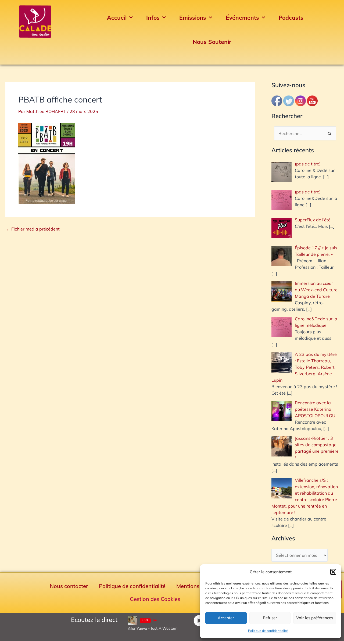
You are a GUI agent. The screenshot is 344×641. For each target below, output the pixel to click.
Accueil (117, 17)
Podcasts (291, 17)
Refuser (270, 617)
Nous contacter (69, 586)
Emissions (192, 17)
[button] (333, 572)
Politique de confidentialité (268, 631)
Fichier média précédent (33, 229)
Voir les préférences (314, 617)
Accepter (226, 617)
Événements (242, 17)
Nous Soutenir (212, 41)
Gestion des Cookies (155, 599)
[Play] (199, 620)
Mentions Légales (198, 586)
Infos (153, 17)
